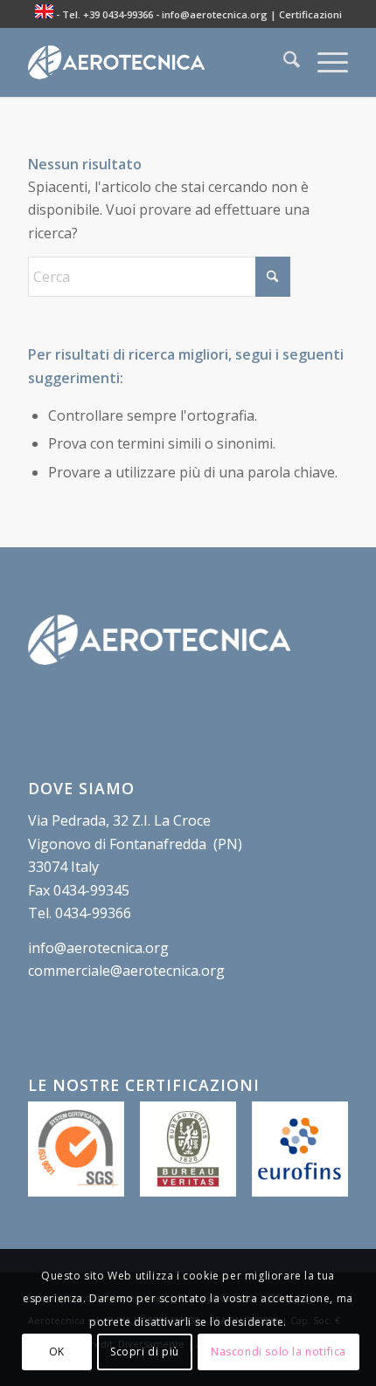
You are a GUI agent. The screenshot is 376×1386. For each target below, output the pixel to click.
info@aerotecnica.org (215, 14)
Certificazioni (310, 14)
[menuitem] (283, 62)
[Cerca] (283, 62)
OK (57, 1351)
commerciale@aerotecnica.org (126, 970)
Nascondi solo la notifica (278, 1351)
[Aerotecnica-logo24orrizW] (155, 62)
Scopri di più (144, 1351)
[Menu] (324, 62)
